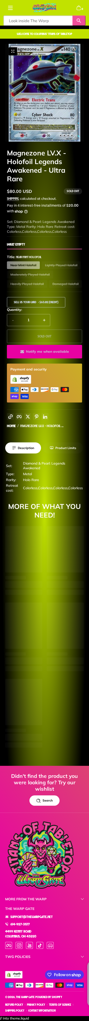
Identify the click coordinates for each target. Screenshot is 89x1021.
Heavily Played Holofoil (27, 284)
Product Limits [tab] (65, 448)
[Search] (79, 21)
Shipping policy (14, 1010)
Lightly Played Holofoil (61, 265)
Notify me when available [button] (47, 351)
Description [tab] (26, 448)
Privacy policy (36, 1004)
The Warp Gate (25, 997)
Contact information (42, 1010)
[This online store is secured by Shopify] (20, 382)
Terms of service (60, 1004)
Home (11, 426)
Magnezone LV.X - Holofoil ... (42, 426)
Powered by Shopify (48, 997)
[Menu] (10, 8)
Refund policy (14, 1004)
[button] (78, 8)
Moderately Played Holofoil (30, 274)
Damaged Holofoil (65, 284)
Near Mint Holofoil (23, 265)
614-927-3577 (20, 924)
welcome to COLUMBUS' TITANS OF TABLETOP (44, 34)
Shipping (13, 198)
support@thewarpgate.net (31, 917)
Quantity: (14, 309)
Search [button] (48, 800)
